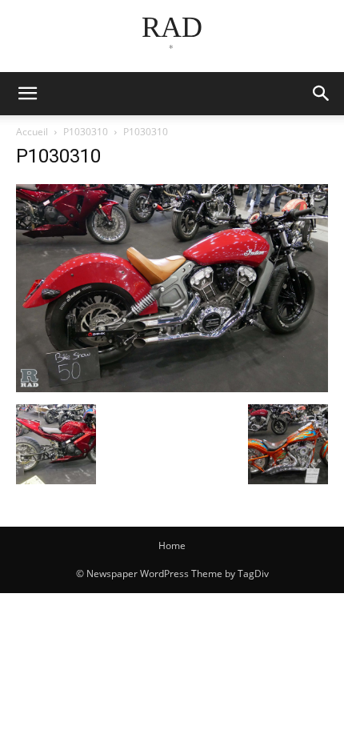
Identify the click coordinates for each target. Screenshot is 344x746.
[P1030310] (172, 388)
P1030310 (85, 131)
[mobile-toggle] (27, 93)
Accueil (32, 131)
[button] (321, 93)
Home (172, 545)
